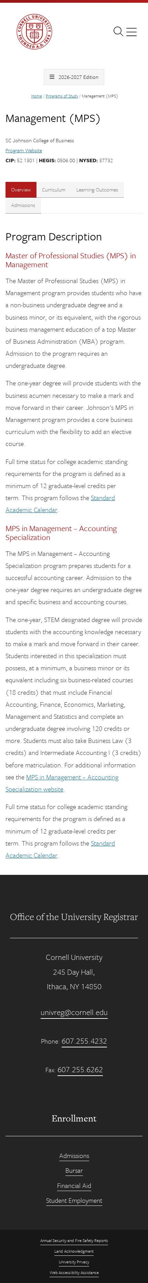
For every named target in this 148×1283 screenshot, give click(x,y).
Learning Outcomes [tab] (97, 189)
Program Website (24, 150)
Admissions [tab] (23, 205)
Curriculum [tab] (53, 189)
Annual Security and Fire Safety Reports (74, 1240)
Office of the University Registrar (74, 916)
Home (36, 96)
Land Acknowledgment (74, 1251)
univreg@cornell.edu (74, 1012)
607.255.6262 (80, 1069)
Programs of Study (62, 96)
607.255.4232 (84, 1040)
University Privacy (74, 1262)
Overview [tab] (21, 189)
